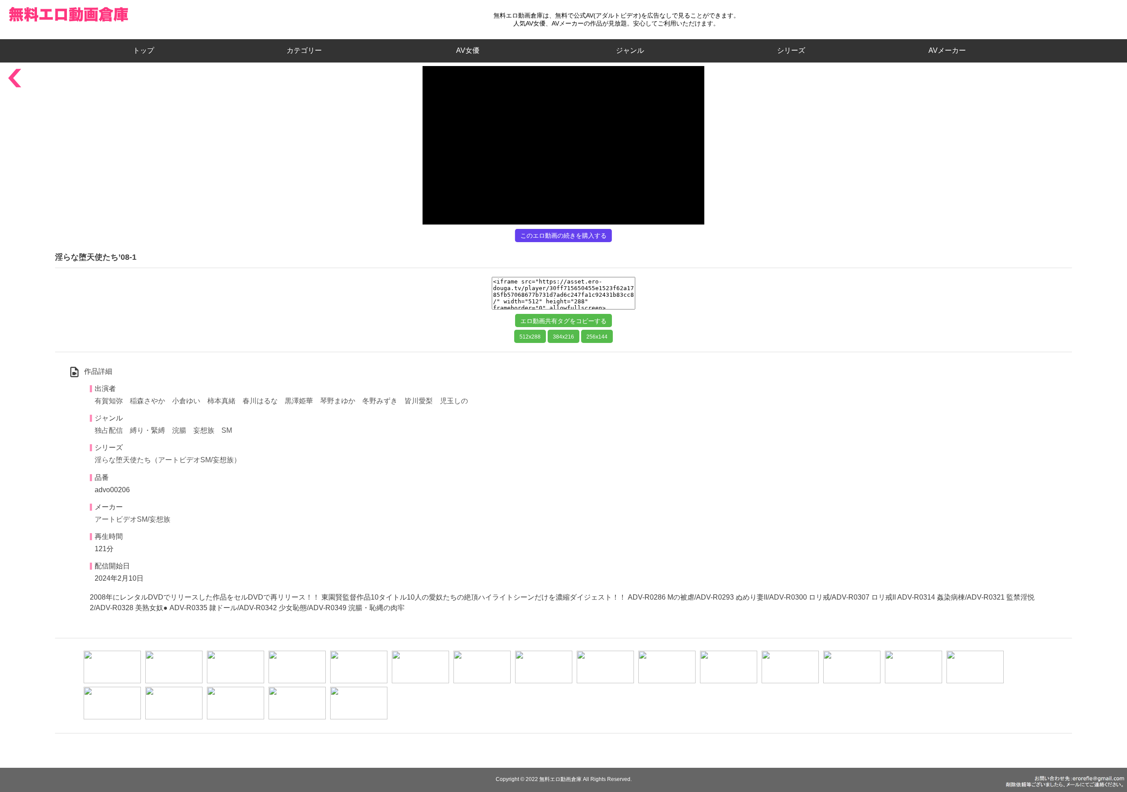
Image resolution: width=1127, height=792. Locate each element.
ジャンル (630, 50)
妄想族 (203, 430)
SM (226, 430)
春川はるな (260, 401)
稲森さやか (147, 401)
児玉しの (454, 401)
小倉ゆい (186, 401)
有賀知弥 (109, 401)
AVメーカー (947, 50)
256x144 (597, 337)
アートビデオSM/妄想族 (132, 519)
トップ (147, 50)
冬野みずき (380, 401)
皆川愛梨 (419, 401)
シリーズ (791, 50)
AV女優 (466, 50)
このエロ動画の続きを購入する (563, 235)
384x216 (563, 337)
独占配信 (109, 430)
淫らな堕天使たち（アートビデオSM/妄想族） (168, 460)
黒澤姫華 (299, 401)
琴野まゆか (337, 401)
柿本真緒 (221, 401)
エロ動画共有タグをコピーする (563, 320)
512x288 (530, 337)
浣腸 (179, 430)
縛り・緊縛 (147, 430)
